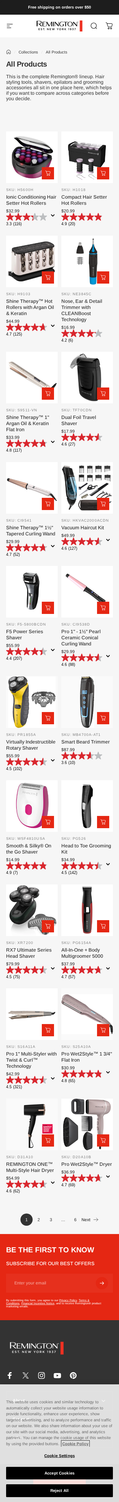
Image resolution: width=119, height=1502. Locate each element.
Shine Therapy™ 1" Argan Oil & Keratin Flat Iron (27, 423)
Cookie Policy (75, 1443)
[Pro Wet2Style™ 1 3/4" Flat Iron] (87, 1014)
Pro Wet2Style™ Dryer (86, 1164)
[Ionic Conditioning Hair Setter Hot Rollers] (32, 157)
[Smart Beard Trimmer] (87, 702)
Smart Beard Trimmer (85, 741)
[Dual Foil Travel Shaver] (87, 377)
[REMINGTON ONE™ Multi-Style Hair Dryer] (32, 1124)
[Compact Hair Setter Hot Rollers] (87, 157)
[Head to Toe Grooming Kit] (87, 806)
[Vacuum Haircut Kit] (87, 488)
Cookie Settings (59, 1455)
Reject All (59, 1490)
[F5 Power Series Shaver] (32, 592)
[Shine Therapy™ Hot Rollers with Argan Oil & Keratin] (32, 261)
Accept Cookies (59, 1473)
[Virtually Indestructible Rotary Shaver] (32, 702)
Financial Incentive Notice (37, 1303)
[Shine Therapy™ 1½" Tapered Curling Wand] (32, 488)
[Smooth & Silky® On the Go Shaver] (32, 806)
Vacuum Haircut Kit (82, 527)
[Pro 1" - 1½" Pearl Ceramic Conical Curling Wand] (87, 592)
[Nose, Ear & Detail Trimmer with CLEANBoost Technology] (87, 261)
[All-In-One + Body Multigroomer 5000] (87, 910)
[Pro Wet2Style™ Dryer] (87, 1124)
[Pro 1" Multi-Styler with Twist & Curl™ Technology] (32, 1014)
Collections (28, 52)
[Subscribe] (102, 1283)
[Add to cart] (48, 173)
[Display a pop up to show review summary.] (54, 217)
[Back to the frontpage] (8, 52)
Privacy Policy (68, 1300)
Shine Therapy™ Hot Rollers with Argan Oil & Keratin (30, 307)
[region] (59, 1443)
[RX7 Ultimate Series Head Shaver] (32, 910)
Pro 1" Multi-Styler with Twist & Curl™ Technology (31, 1060)
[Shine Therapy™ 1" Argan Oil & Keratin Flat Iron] (32, 377)
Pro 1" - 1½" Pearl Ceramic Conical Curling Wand (81, 637)
